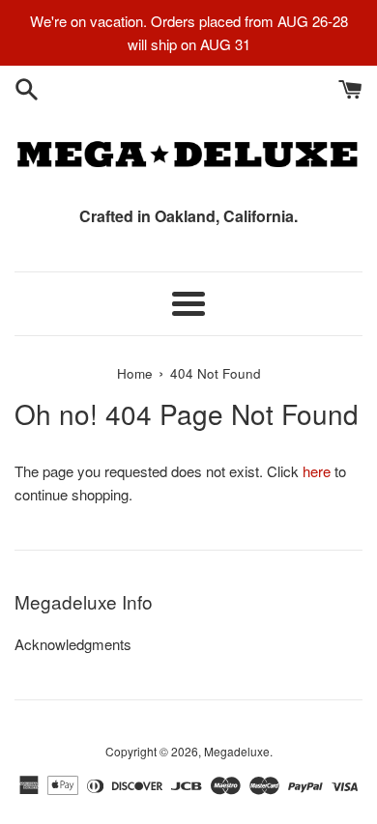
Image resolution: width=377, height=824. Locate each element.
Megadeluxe (237, 751)
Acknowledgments (72, 644)
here (317, 471)
